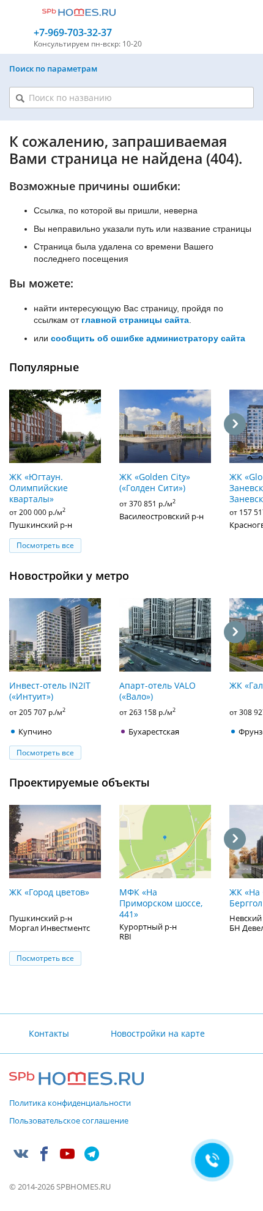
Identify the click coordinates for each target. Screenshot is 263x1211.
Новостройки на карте (157, 1033)
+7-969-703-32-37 (73, 32)
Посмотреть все (45, 545)
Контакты (49, 1033)
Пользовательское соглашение (68, 1121)
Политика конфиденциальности (70, 1103)
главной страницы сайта (135, 320)
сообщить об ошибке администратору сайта (148, 338)
